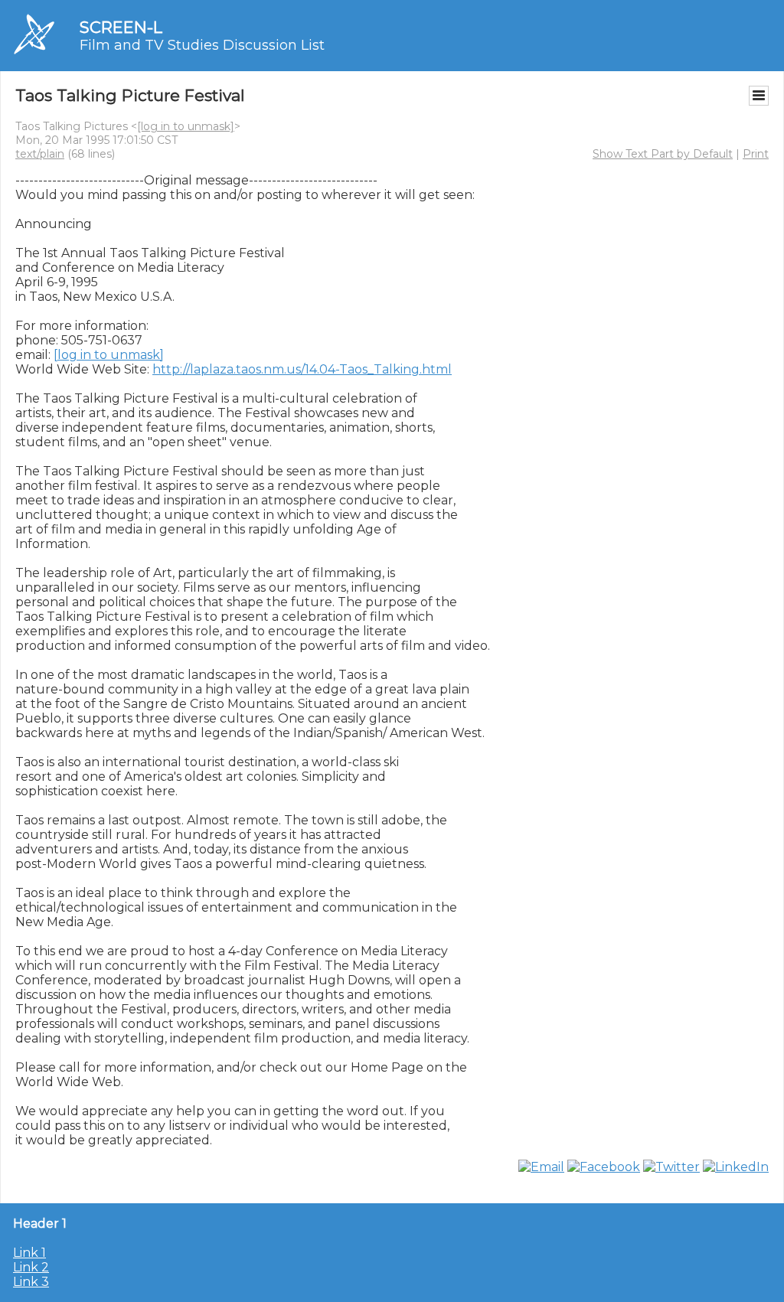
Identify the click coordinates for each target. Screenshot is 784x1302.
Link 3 (31, 1281)
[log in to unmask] (185, 126)
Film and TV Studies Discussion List (202, 45)
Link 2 (31, 1267)
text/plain (39, 154)
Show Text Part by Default (663, 154)
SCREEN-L (121, 27)
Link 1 (29, 1252)
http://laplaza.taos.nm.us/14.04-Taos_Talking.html (302, 369)
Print (756, 154)
